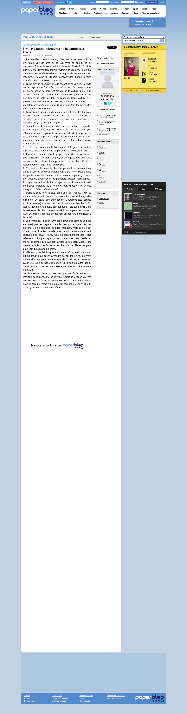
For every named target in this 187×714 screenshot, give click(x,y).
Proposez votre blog (43, 2)
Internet (113, 9)
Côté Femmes (65, 13)
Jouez (152, 199)
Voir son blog (107, 99)
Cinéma (72, 9)
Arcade (130, 189)
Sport (135, 9)
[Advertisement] (57, 497)
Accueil (26, 2)
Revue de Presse (86, 696)
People (154, 9)
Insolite (145, 9)
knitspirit (151, 79)
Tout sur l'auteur (132, 90)
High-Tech (125, 9)
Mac (100, 175)
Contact (27, 698)
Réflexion (158, 189)
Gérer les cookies (86, 701)
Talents (101, 202)
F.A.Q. (81, 698)
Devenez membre (152, 90)
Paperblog (37, 11)
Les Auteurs (96, 37)
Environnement (100, 13)
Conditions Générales (60, 698)
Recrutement (29, 701)
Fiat (100, 164)
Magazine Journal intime (38, 36)
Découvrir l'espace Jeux (136, 232)
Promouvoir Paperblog (116, 696)
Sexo (136, 13)
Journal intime (104, 198)
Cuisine (87, 13)
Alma (101, 147)
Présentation (57, 696)
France (101, 158)
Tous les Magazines (150, 13)
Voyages (114, 13)
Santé (77, 13)
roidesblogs (152, 72)
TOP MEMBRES (148, 53)
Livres (93, 9)
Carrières (126, 13)
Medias (103, 9)
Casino (144, 189)
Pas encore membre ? (144, 21)
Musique (83, 9)
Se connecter (152, 2)
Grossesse (102, 181)
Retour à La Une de (46, 345)
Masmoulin (152, 59)
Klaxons (101, 152)
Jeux (83, 37)
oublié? (162, 2)
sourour (151, 65)
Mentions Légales (59, 701)
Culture (62, 9)
